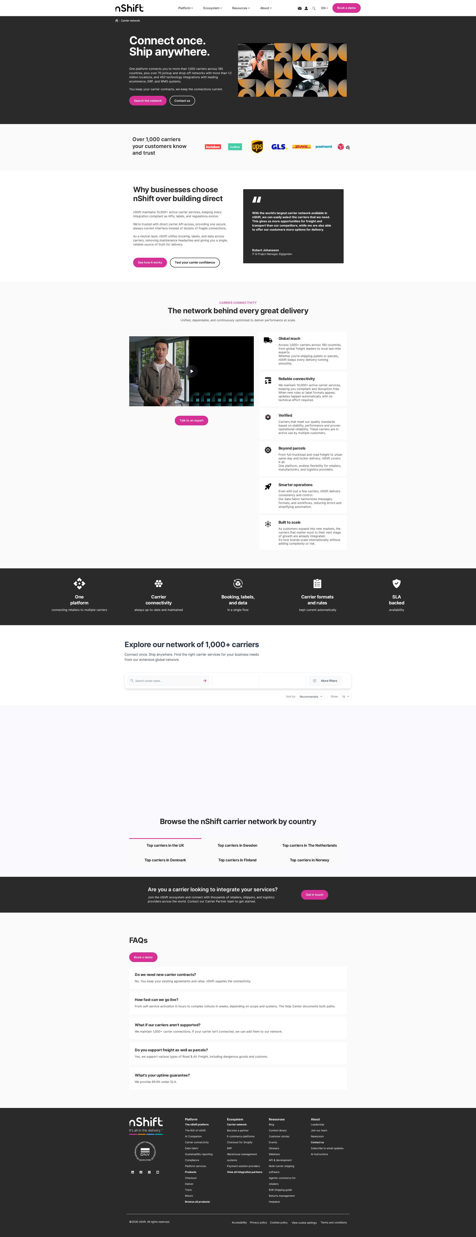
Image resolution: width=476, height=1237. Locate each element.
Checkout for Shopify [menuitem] (240, 1142)
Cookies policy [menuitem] (279, 1222)
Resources (239, 8)
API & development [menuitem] (280, 1160)
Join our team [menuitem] (319, 1130)
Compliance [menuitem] (192, 1160)
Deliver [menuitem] (189, 1183)
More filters (329, 681)
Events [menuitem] (273, 1142)
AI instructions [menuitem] (319, 1154)
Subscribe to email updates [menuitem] (327, 1148)
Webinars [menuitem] (274, 1154)
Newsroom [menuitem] (317, 1136)
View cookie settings (304, 1222)
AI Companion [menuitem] (193, 1136)
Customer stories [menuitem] (279, 1136)
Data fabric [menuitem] (191, 1148)
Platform (184, 8)
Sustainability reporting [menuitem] (199, 1154)
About (264, 8)
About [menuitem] (315, 1119)
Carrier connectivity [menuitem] (197, 1142)
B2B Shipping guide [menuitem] (280, 1189)
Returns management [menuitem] (282, 1195)
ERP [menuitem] (229, 1148)
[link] (165, 845)
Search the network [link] (148, 100)
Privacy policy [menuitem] (258, 1222)
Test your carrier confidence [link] (195, 262)
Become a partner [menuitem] (238, 1130)
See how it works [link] (150, 262)
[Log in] (306, 8)
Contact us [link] (182, 100)
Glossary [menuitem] (274, 1148)
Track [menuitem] (188, 1189)
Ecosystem (211, 8)
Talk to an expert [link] (191, 420)
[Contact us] (300, 8)
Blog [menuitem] (271, 1124)
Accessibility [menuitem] (239, 1222)
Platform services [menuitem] (195, 1166)
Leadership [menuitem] (317, 1124)
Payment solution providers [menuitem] (243, 1166)
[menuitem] (197, 1124)
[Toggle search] (314, 8)
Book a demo (346, 8)
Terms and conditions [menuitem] (334, 1222)
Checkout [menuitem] (191, 1177)
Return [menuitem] (189, 1195)
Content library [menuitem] (278, 1130)
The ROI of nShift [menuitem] (195, 1130)
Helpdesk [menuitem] (274, 1201)
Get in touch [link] (314, 894)
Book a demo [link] (143, 957)
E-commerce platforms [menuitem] (241, 1136)
